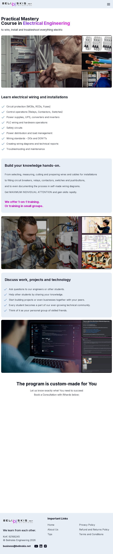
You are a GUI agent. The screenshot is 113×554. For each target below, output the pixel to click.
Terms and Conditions (91, 534)
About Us (53, 529)
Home (51, 524)
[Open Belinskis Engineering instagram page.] (45, 546)
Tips (50, 534)
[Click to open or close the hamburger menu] (109, 4)
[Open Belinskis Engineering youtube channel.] (36, 546)
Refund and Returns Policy (94, 529)
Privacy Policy (87, 524)
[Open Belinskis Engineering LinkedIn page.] (41, 546)
